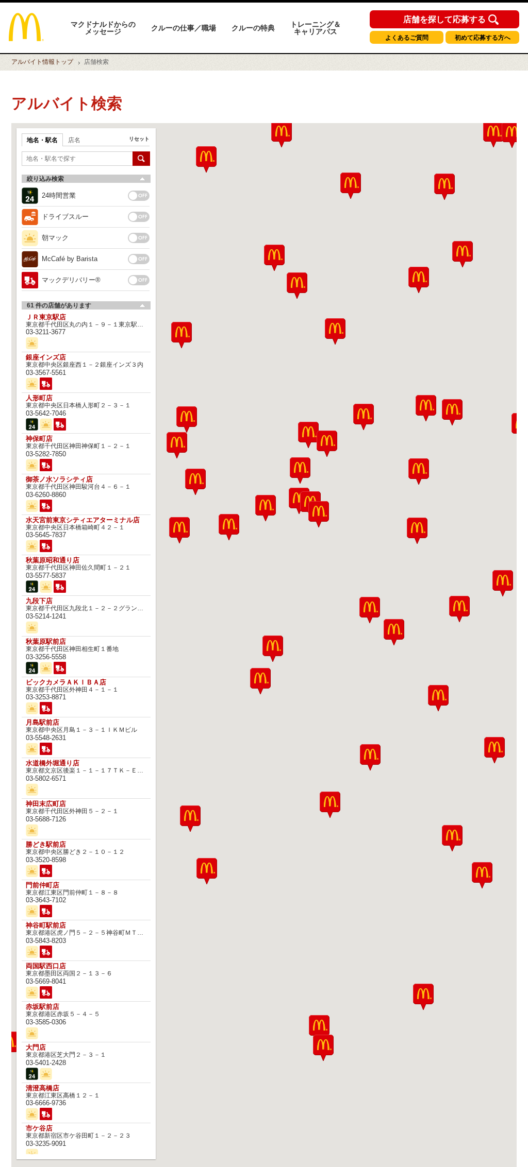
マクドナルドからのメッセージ (103, 28)
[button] (190, 818)
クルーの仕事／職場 (183, 27)
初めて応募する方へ (482, 38)
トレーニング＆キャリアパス (315, 28)
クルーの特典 (253, 27)
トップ (42, 62)
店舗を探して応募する (444, 19)
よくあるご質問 (406, 38)
